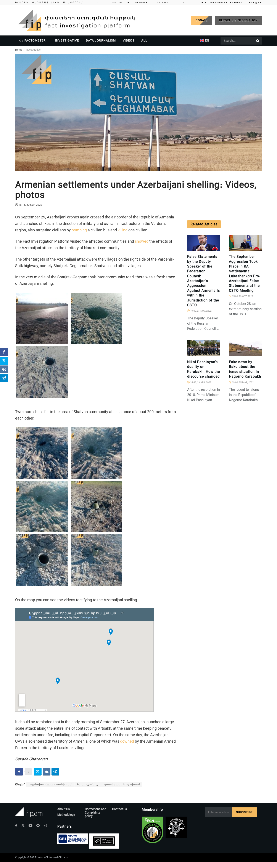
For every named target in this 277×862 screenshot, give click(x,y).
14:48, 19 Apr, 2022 (200, 382)
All (144, 40)
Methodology (66, 814)
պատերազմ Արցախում (121, 784)
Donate (202, 20)
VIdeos (128, 40)
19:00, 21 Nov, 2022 (200, 310)
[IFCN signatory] (152, 830)
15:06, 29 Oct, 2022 (242, 296)
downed (127, 741)
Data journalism (101, 40)
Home (18, 49)
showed (141, 241)
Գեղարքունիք (87, 784)
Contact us (119, 809)
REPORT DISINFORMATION (238, 20)
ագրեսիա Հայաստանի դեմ (50, 784)
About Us (63, 809)
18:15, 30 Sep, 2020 (30, 204)
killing (122, 230)
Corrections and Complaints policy (95, 812)
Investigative (67, 40)
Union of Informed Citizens (52, 857)
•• (138, 2)
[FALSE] (215, 248)
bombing (79, 230)
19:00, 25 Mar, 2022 (242, 382)
